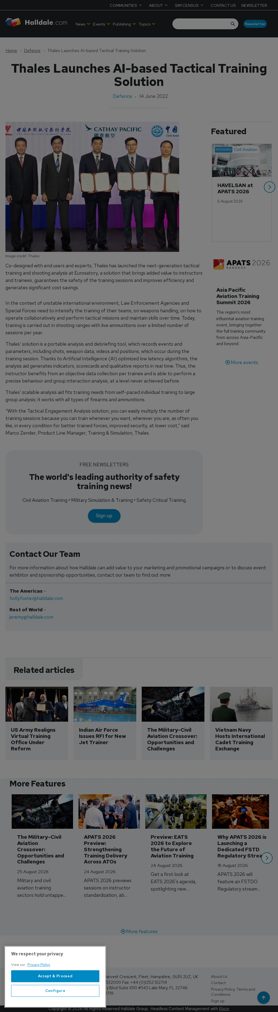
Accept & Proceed (55, 976)
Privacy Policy (38, 964)
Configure (55, 990)
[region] (55, 977)
